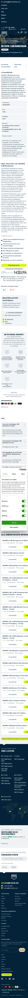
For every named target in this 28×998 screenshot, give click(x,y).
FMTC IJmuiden (18, 792)
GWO (2, 901)
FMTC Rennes (5, 780)
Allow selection (14, 527)
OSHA (2, 905)
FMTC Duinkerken (6, 778)
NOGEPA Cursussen (18, 38)
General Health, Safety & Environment (20, 904)
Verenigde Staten (5, 926)
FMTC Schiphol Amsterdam (18, 779)
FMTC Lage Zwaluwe (20, 782)
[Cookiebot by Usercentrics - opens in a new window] (19, 470)
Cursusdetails (12, 547)
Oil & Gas (17, 896)
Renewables (18, 898)
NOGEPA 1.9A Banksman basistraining (11, 211)
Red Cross (3, 908)
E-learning (3, 920)
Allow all (14, 522)
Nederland (3, 928)
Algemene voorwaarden (7, 971)
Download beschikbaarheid (15, 312)
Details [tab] (14, 474)
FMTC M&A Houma (6, 763)
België (2, 935)
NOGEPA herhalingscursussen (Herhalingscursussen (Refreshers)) (10, 40)
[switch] (24, 506)
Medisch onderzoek (6, 968)
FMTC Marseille (5, 783)
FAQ (2, 12)
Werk (3, 18)
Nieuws (3, 15)
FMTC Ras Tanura (6, 799)
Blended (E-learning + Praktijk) (6, 917)
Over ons (4, 8)
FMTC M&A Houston (7, 766)
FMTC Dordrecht (19, 789)
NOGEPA (3, 898)
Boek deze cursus (14, 265)
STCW (2, 903)
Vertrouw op (4, 407)
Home (3, 38)
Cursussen (8, 38)
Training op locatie (5, 914)
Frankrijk (3, 933)
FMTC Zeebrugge (19, 759)
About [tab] (23, 474)
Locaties (4, 5)
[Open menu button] (25, 32)
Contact (4, 21)
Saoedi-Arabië (4, 931)
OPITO (2, 896)
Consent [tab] (5, 474)
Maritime (17, 901)
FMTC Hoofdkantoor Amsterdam (20, 786)
